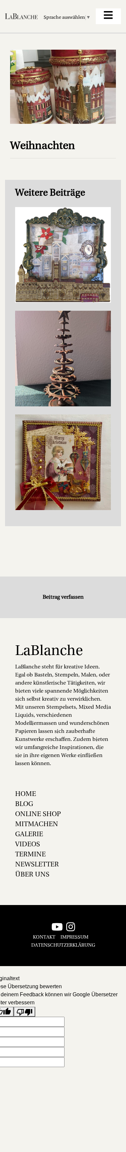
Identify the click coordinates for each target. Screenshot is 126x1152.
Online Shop (38, 814)
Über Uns (32, 874)
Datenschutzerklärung (63, 945)
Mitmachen (36, 824)
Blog (24, 804)
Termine (30, 854)
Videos (27, 844)
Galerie (29, 834)
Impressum (74, 937)
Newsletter (37, 864)
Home (25, 794)
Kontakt (44, 937)
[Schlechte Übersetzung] (24, 1012)
